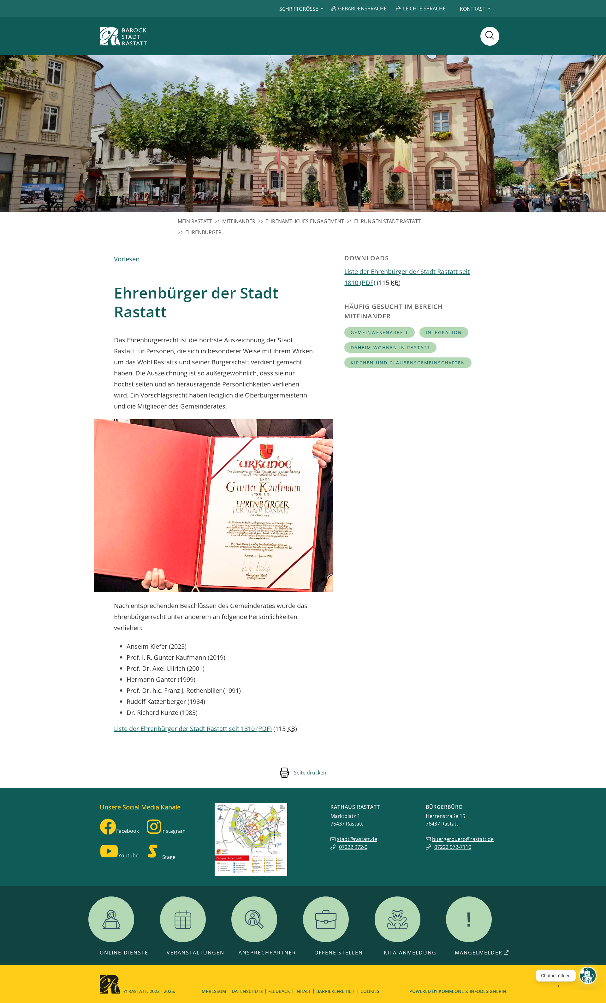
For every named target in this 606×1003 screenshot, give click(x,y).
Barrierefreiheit (335, 991)
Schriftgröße (298, 8)
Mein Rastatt (195, 221)
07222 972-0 (353, 847)
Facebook (127, 830)
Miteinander (238, 221)
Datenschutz (247, 991)
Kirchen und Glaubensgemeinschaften (408, 363)
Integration (444, 332)
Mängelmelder (478, 952)
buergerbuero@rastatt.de (463, 839)
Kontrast (473, 8)
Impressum (213, 991)
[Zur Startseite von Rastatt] (123, 36)
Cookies (369, 991)
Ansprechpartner (267, 952)
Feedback (279, 991)
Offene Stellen (338, 952)
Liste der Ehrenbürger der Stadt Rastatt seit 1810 (193, 728)
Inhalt (303, 991)
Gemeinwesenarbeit (379, 332)
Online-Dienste (124, 952)
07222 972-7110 (452, 847)
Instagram (173, 830)
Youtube (128, 855)
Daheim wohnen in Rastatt (390, 348)
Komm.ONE (451, 991)
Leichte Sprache (424, 8)
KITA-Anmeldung (410, 952)
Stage (168, 857)
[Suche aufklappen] (489, 36)
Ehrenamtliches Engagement (304, 221)
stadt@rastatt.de (357, 839)
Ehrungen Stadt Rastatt (387, 221)
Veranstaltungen (195, 952)
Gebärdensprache (362, 8)
